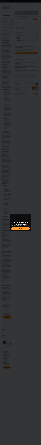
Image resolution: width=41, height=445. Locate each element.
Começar (20, 228)
